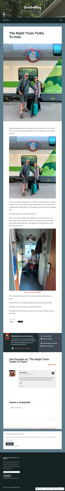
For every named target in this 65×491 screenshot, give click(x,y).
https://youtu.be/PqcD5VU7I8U (32, 292)
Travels (50, 339)
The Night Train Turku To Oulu (26, 35)
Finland (45, 339)
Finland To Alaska (48, 346)
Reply (53, 373)
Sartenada (23, 372)
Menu (7, 20)
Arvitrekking (32, 7)
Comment (50, 419)
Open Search (60, 20)
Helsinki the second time (50, 343)
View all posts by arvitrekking (22, 348)
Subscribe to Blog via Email (15, 434)
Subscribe (9, 444)
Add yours (52, 365)
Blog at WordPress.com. (11, 487)
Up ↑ (60, 487)
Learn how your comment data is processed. (43, 428)
